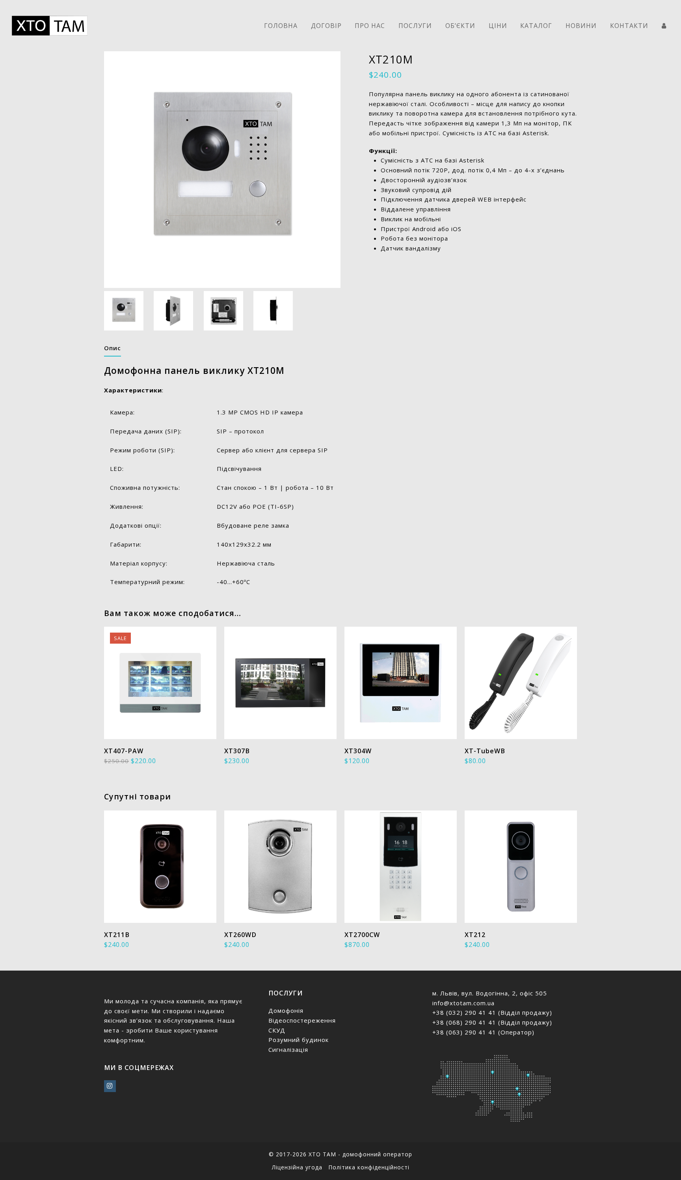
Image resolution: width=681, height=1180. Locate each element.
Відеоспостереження (302, 1020)
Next (343, 169)
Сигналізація (288, 1049)
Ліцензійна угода (297, 1167)
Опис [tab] (112, 348)
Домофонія (285, 1010)
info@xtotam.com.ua (463, 1003)
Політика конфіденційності (368, 1167)
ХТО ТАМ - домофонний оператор (360, 1154)
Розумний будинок (298, 1040)
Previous (110, 169)
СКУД (276, 1030)
